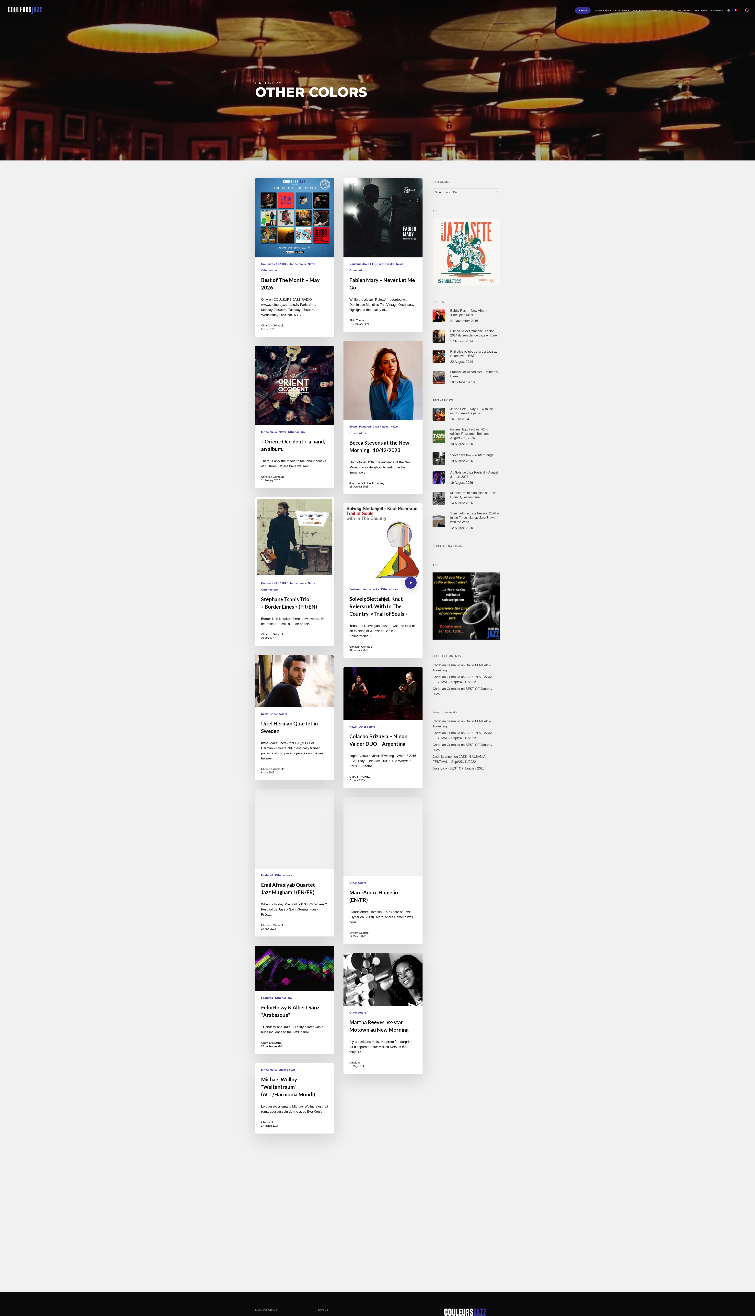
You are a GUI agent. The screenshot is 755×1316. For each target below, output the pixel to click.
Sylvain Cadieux (359, 932)
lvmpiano (355, 1062)
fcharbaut (267, 1122)
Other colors (269, 270)
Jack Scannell (443, 756)
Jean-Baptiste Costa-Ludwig (366, 483)
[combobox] (466, 192)
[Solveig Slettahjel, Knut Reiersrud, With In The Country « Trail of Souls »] (383, 580)
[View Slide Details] (466, 252)
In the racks (298, 263)
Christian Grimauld (272, 325)
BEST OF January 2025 (466, 768)
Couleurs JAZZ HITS (274, 263)
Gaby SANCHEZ (359, 776)
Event (353, 426)
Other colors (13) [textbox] (446, 192)
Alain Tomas (357, 320)
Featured (365, 426)
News (311, 263)
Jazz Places (381, 426)
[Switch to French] (735, 10)
